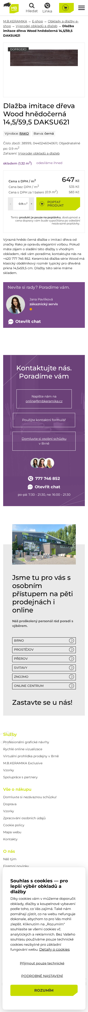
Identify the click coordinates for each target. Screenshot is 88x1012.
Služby (10, 734)
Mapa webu (12, 832)
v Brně (44, 441)
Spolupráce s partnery (20, 777)
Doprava (9, 804)
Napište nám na (44, 398)
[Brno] (44, 544)
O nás (9, 851)
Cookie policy (13, 825)
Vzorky (8, 770)
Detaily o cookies (54, 949)
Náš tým (9, 859)
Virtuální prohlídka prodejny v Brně (31, 756)
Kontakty (10, 839)
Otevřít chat (47, 486)
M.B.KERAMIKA (15, 21)
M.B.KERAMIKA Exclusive (22, 763)
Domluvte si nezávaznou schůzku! (30, 797)
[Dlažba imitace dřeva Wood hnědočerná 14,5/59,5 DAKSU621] (44, 57)
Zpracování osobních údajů (24, 818)
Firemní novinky (16, 866)
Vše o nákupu (17, 789)
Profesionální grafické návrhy (26, 742)
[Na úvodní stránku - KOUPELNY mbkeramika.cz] (11, 7)
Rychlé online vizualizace (22, 749)
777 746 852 (47, 478)
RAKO (24, 133)
